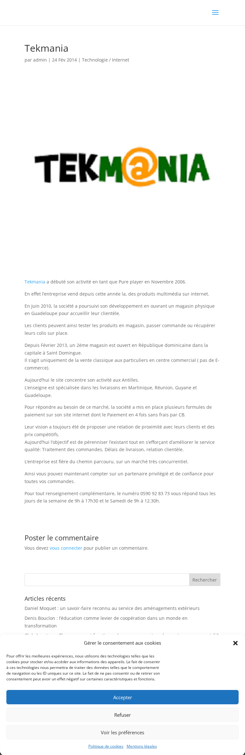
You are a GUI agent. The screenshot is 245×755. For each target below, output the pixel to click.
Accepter (122, 697)
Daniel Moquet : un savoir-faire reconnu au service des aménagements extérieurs (112, 608)
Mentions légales (142, 746)
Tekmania (35, 282)
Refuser (122, 715)
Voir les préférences (122, 732)
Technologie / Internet (105, 60)
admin (40, 60)
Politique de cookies (105, 746)
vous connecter (66, 548)
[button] (235, 643)
